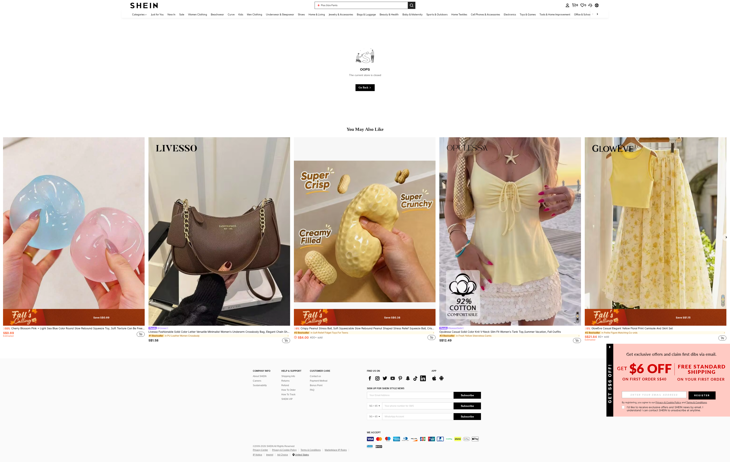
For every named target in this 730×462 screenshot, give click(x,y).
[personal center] (567, 5)
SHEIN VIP (287, 399)
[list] (397, 378)
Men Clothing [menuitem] (254, 14)
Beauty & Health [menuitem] (389, 14)
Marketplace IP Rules (336, 450)
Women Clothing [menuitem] (197, 14)
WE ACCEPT (374, 432)
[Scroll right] (597, 14)
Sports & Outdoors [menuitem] (437, 14)
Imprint (269, 454)
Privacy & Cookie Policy (284, 450)
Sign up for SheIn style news (385, 388)
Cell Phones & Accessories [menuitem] (485, 14)
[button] (590, 5)
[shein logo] (144, 5)
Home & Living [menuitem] (317, 14)
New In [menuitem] (171, 14)
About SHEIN (260, 376)
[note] (74, 317)
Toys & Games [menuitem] (528, 14)
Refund (285, 385)
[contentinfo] (424, 439)
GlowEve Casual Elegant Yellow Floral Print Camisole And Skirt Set (629, 328)
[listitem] (74, 240)
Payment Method (318, 380)
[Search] (411, 5)
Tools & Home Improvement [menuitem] (555, 14)
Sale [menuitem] (181, 14)
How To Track (288, 394)
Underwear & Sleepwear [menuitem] (280, 14)
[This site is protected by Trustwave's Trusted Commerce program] (370, 446)
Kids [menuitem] (240, 14)
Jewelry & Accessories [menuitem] (341, 14)
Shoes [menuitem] (301, 14)
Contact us (315, 376)
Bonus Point (316, 385)
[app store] (434, 380)
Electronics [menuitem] (510, 14)
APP (434, 371)
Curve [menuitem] (231, 14)
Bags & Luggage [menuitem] (366, 14)
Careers (257, 380)
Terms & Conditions (311, 450)
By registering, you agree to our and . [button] (664, 402)
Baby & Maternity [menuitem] (412, 14)
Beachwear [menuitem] (217, 14)
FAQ (312, 390)
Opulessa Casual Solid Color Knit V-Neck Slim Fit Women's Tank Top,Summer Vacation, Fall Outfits (500, 331)
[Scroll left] (592, 14)
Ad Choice (282, 454)
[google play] (441, 380)
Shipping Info (288, 376)
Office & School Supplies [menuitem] (587, 14)
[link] (575, 5)
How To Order (288, 390)
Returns (285, 380)
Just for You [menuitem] (157, 14)
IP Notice (257, 454)
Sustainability (260, 385)
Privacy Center (260, 450)
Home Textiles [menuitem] (459, 14)
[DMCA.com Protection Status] (378, 446)
